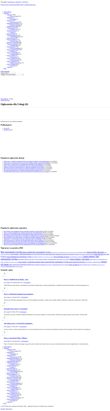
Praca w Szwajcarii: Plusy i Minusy (15, 338)
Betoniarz (12, 51)
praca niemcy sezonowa (13, 262)
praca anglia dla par (54, 252)
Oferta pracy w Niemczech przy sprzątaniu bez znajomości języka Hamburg (23, 164)
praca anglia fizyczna (62, 252)
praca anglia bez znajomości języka (37, 252)
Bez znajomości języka (11, 252)
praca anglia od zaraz (95, 252)
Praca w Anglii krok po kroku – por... (16, 279)
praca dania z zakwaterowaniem (86, 254)
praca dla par (98, 254)
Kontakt (3, 409)
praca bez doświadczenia (38, 254)
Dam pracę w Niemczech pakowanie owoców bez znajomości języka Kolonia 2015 (25, 243)
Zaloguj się (18, 2)
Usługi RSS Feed (5, 100)
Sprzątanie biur (14, 45)
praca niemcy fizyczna (34, 259)
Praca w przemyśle (12, 61)
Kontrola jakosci (14, 41)
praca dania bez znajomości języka (56, 254)
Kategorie (6, 13)
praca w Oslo (99, 264)
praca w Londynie (92, 264)
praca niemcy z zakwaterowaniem (29, 262)
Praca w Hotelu (11, 55)
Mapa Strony (9, 409)
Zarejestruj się (11, 2)
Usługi (8, 67)
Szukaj (3, 74)
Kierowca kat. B (14, 22)
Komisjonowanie (14, 60)
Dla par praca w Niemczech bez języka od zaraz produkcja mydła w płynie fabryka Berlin (27, 163)
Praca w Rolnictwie (12, 64)
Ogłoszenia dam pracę (12, 26)
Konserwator (13, 57)
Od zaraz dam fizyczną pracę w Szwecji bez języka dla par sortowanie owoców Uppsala (26, 171)
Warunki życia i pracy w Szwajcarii (15, 309)
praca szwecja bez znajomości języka (20, 264)
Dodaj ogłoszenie (5, 71)
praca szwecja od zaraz (38, 264)
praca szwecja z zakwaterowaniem (53, 264)
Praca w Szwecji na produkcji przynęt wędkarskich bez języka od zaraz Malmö (24, 244)
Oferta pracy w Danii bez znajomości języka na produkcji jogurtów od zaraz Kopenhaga (26, 161)
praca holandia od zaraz (61, 257)
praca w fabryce (74, 264)
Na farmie (12, 65)
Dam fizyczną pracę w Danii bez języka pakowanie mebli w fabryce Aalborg (23, 240)
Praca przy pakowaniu (12, 42)
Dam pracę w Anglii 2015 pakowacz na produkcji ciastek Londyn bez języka (23, 234)
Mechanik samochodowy (13, 23)
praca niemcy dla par (23, 259)
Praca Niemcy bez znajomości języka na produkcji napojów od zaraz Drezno (23, 231)
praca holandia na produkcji (48, 256)
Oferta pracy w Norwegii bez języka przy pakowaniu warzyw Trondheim (22, 238)
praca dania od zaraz (73, 254)
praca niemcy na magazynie (48, 259)
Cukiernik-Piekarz (15, 54)
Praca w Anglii (14, 16)
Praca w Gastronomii (12, 52)
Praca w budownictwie (13, 49)
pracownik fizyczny (11, 266)
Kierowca (9, 20)
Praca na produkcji (12, 39)
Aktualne (9, 14)
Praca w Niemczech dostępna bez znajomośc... (19, 294)
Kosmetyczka (7, 129)
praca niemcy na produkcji (63, 259)
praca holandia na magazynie (37, 256)
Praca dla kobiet (11, 33)
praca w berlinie (65, 264)
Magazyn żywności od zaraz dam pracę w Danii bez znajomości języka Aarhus (24, 167)
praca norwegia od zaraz (77, 262)
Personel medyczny (12, 30)
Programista (13, 19)
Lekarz (12, 32)
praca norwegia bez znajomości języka (54, 262)
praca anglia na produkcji (81, 252)
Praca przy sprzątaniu (12, 44)
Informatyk (10, 17)
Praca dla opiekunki (12, 35)
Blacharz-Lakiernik (15, 25)
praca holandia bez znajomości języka (19, 257)
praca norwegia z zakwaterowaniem (93, 262)
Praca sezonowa (11, 46)
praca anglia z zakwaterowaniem (21, 254)
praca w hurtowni (84, 264)
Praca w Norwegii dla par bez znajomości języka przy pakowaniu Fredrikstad (23, 165)
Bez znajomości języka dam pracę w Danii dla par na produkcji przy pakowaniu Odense (26, 235)
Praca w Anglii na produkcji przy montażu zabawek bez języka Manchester (23, 233)
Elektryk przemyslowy (16, 62)
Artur (8, 282)
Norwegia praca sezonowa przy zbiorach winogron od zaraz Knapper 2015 (23, 170)
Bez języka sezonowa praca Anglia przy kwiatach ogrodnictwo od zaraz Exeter (24, 168)
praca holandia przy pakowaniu (76, 256)
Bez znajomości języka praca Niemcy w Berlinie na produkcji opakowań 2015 (24, 237)
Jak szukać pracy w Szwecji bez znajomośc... (18, 323)
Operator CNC (14, 29)
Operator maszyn (11, 28)
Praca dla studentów (15, 48)
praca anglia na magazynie (72, 252)
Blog (5, 68)
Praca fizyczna (10, 38)
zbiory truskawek (19, 266)
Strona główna (7, 12)
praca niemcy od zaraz (79, 259)
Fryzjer (5, 128)
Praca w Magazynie (12, 58)
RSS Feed (25, 2)
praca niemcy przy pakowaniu (97, 259)
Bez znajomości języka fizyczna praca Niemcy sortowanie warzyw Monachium (24, 241)
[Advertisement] (13, 7)
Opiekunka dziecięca (15, 36)
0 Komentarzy (27, 282)
